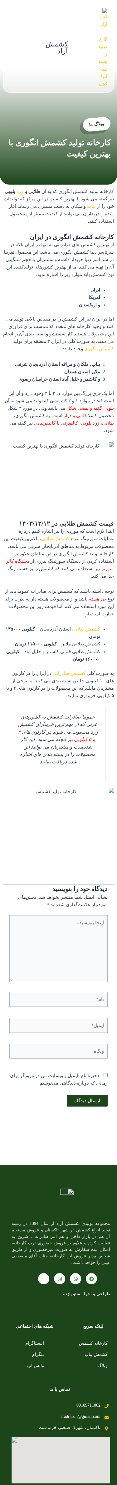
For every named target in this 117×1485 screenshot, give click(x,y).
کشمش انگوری (99, 348)
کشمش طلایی (55, 538)
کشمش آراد (57, 47)
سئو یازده (71, 1293)
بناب (91, 206)
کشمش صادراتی (69, 673)
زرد (20, 191)
